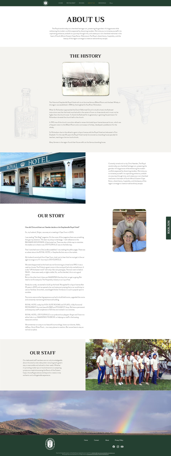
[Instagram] (117, 446)
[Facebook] (113, 446)
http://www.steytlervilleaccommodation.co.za (106, 453)
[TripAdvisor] (122, 446)
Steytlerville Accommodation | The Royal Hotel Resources (98, 454)
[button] (119, 440)
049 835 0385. (95, 453)
